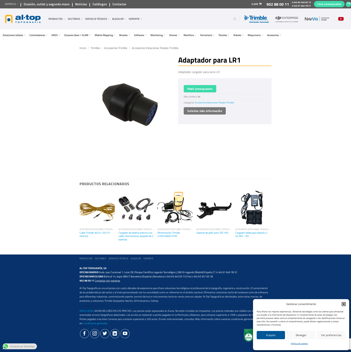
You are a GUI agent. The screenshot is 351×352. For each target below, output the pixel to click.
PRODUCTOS (55, 19)
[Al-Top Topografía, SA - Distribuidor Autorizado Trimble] (23, 19)
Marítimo (189, 35)
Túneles (222, 35)
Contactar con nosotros (107, 281)
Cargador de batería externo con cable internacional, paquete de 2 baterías (135, 236)
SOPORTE (134, 19)
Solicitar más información (204, 111)
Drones (173, 35)
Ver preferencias (331, 335)
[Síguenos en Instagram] (94, 333)
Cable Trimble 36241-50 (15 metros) (95, 234)
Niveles (123, 35)
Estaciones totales (13, 35)
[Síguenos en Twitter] (104, 333)
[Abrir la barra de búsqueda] (234, 18)
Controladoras (37, 35)
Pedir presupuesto (199, 89)
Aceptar (271, 335)
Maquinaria (254, 35)
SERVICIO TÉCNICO (96, 19)
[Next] (270, 219)
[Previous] (79, 219)
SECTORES (74, 19)
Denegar (301, 335)
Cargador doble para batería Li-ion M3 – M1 (251, 234)
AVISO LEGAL (87, 311)
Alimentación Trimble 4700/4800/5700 (168, 234)
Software (139, 35)
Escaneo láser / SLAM (76, 35)
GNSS (54, 35)
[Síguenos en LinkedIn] (114, 333)
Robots (237, 35)
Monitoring (156, 35)
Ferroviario (206, 35)
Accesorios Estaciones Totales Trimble (155, 48)
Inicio (83, 48)
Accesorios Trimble (115, 48)
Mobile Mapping (104, 35)
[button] (344, 304)
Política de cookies (299, 343)
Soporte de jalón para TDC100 (212, 233)
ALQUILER (118, 19)
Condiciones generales (95, 323)
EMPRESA (10, 4)
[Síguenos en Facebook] (84, 333)
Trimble (95, 48)
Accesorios (273, 35)
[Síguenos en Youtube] (125, 333)
